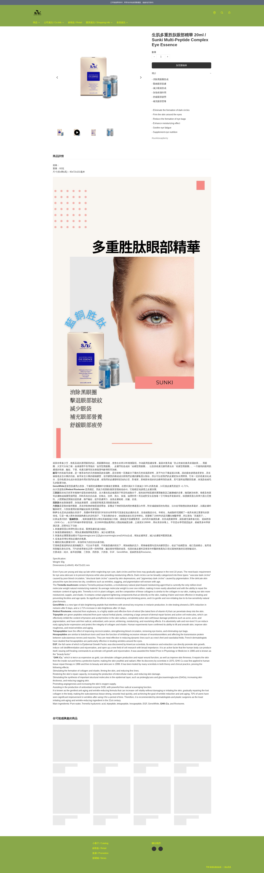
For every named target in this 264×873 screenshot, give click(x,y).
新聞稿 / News (99, 858)
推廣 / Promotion (100, 853)
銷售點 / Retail (75, 22)
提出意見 (227, 867)
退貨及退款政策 (215, 867)
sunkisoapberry (160, 138)
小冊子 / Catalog (100, 843)
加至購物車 (181, 65)
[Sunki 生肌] (37, 12)
